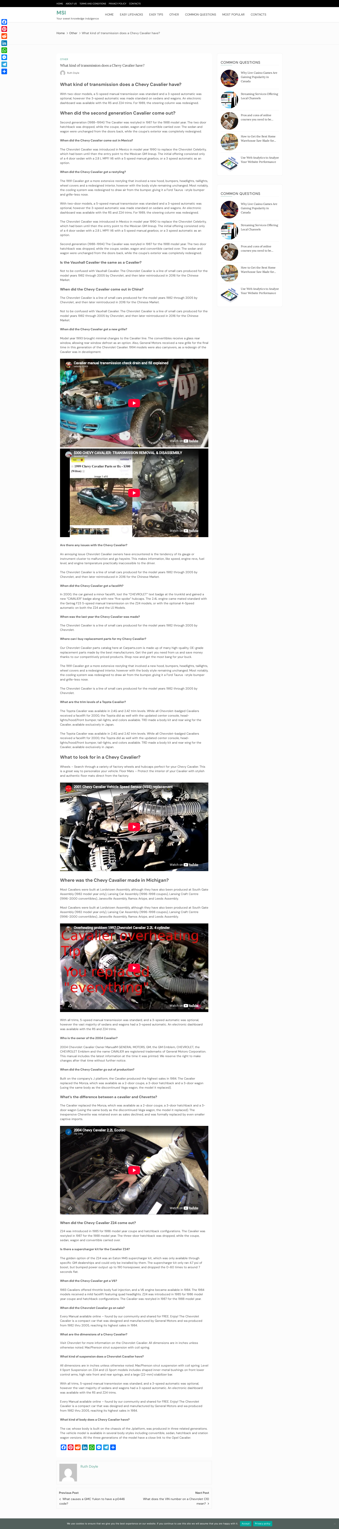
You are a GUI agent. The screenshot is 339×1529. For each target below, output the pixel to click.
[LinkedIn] (4, 43)
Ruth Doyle (73, 72)
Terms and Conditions (92, 3)
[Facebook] (4, 21)
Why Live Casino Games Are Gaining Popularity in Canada (259, 77)
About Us (71, 3)
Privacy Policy (117, 3)
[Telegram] (4, 64)
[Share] (4, 71)
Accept (246, 1523)
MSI (61, 12)
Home (59, 3)
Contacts (135, 3)
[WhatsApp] (4, 50)
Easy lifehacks (131, 14)
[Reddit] (4, 36)
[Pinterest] (4, 29)
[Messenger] (4, 57)
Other (174, 14)
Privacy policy (262, 1523)
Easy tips (156, 14)
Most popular (233, 14)
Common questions (200, 14)
